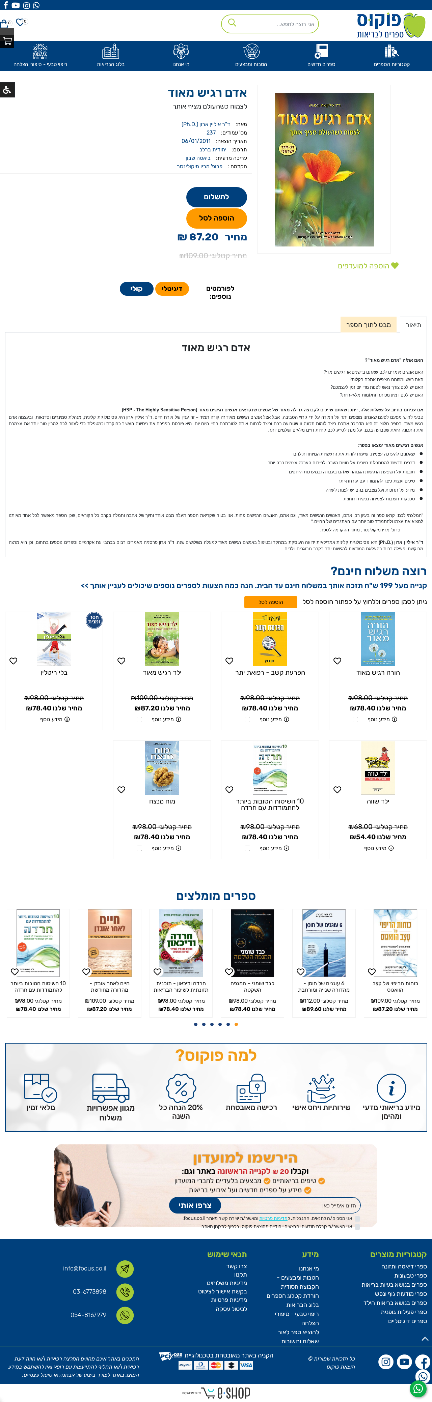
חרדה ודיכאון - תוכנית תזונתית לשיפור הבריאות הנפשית (248, 989)
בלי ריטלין (54, 672)
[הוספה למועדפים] (338, 661)
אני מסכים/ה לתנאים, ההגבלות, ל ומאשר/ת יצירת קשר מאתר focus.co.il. (267, 1218)
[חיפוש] (230, 21)
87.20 (204, 237)
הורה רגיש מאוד (378, 672)
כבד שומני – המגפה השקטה (320, 986)
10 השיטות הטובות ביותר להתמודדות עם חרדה (270, 804)
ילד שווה (378, 801)
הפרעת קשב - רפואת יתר (270, 672)
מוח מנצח (162, 801)
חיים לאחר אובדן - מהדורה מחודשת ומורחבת (177, 989)
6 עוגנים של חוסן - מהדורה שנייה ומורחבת (391, 986)
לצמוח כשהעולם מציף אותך (209, 106)
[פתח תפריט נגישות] (7, 90)
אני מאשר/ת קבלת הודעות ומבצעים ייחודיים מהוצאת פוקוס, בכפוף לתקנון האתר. (276, 1226)
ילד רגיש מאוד (162, 672)
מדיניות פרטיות (273, 1218)
